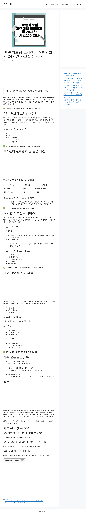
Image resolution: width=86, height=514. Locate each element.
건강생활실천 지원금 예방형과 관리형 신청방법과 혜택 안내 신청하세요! (24, 501)
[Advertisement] (29, 75)
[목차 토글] (21, 460)
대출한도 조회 (77, 4)
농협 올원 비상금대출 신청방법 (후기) (15, 502)
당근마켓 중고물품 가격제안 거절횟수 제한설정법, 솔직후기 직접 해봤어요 (73, 88)
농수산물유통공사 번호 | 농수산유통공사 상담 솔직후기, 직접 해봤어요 (73, 95)
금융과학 (7, 4)
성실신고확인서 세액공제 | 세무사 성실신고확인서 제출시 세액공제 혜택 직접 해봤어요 (73, 81)
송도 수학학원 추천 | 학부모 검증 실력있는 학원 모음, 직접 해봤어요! (72, 102)
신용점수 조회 (54, 4)
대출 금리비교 (66, 4)
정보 (6, 499)
